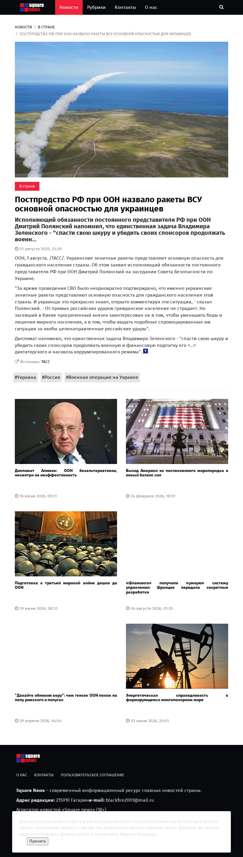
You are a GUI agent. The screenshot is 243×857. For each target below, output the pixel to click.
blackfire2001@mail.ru (130, 800)
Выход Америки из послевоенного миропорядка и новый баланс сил (177, 473)
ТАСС (45, 361)
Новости (69, 7)
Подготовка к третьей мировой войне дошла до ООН (66, 585)
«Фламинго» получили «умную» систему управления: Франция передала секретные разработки (177, 588)
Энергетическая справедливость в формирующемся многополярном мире (177, 697)
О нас (151, 7)
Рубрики (96, 7)
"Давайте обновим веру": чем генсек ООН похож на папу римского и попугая (66, 697)
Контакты (125, 7)
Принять (37, 841)
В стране (46, 27)
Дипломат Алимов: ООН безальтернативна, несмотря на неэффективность (66, 473)
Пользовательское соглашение (92, 775)
